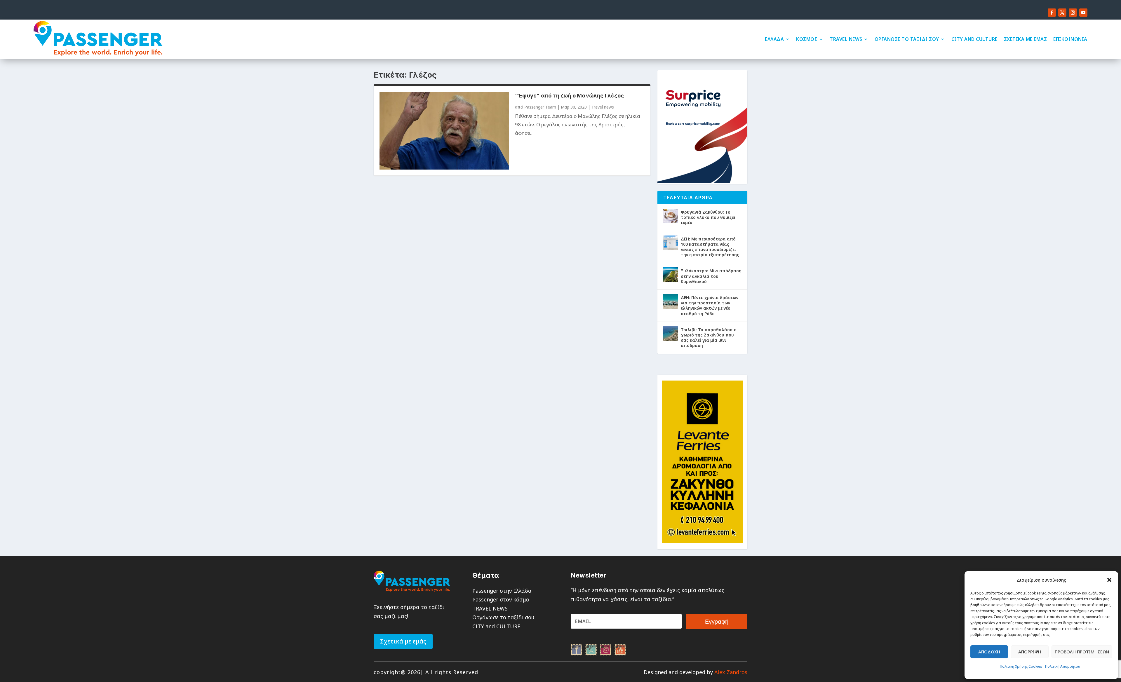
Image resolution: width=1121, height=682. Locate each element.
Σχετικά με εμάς (403, 641)
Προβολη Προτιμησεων (1082, 652)
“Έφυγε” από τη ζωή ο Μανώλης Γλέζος (569, 96)
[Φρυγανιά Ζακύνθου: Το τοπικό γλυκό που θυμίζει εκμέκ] (670, 216)
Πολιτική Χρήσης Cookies (1021, 666)
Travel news (602, 107)
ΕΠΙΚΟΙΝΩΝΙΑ (1070, 39)
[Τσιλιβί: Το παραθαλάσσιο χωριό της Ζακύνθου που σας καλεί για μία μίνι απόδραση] (670, 333)
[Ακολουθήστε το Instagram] (1073, 12)
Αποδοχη (989, 652)
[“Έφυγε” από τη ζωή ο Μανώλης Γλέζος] (444, 131)
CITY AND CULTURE (974, 39)
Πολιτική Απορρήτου (1062, 666)
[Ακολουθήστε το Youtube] (1083, 12)
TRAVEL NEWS (846, 39)
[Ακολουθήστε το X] (1062, 12)
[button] (1109, 580)
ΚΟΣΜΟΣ (806, 39)
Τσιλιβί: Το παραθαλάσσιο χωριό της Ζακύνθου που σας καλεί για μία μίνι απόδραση (709, 337)
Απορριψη (1029, 652)
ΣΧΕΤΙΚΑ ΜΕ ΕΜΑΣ (1025, 39)
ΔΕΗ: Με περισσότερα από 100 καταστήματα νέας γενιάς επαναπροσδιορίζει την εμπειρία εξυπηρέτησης (710, 247)
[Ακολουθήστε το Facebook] (1052, 12)
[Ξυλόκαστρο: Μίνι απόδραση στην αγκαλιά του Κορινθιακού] (670, 274)
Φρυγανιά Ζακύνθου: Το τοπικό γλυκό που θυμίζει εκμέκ (708, 217)
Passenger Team (540, 107)
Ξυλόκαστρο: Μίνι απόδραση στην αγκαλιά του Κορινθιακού (711, 276)
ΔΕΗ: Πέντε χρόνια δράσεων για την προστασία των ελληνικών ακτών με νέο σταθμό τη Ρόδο (709, 305)
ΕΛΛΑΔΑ (774, 39)
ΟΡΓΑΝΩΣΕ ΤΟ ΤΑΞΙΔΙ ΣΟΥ (907, 39)
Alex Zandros (730, 672)
